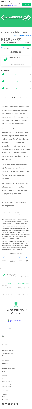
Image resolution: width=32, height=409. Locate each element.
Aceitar (26, 4)
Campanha (3, 97)
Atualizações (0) (24, 97)
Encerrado (6, 48)
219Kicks (28, 48)
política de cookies (12, 5)
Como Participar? (13, 97)
